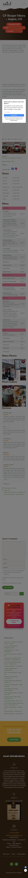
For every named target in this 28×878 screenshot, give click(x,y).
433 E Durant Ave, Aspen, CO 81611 (12, 158)
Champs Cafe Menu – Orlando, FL (13, 666)
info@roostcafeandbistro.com (14, 835)
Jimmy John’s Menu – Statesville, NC (14, 494)
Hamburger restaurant (16, 28)
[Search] (22, 593)
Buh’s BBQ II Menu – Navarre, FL (13, 701)
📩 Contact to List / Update (14, 621)
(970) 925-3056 (10, 161)
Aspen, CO (17, 31)
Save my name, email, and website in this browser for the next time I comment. (14, 572)
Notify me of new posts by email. (12, 583)
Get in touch (14, 740)
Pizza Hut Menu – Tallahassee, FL (13, 711)
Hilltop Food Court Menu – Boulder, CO (14, 492)
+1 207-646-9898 (14, 833)
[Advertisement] (14, 69)
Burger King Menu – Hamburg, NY (13, 713)
